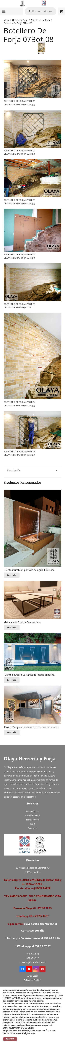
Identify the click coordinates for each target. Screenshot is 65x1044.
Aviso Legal (32, 975)
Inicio (6, 20)
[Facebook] (23, 969)
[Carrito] (61, 11)
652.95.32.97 (32, 958)
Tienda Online (32, 819)
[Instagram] (36, 969)
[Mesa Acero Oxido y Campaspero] (32, 600)
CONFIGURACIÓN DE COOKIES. (18, 1028)
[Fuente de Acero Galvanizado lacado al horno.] (32, 652)
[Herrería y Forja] (32, 844)
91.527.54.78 (32, 953)
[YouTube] (29, 969)
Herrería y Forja (20, 20)
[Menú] (3, 11)
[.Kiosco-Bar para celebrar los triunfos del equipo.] (32, 705)
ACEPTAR (10, 1039)
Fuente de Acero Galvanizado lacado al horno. (29, 674)
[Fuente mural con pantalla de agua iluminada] (32, 528)
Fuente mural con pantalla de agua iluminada (29, 570)
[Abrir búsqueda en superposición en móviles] (40, 11)
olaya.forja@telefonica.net (40, 924)
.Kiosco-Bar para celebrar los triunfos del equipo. (31, 727)
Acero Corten (32, 811)
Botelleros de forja (40, 20)
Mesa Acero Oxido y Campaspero (22, 622)
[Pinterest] (42, 969)
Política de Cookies (32, 980)
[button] (40, 46)
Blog (32, 823)
